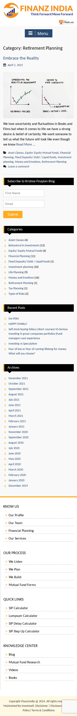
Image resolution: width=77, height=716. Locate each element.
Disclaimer (41, 706)
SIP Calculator (18, 608)
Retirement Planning (54, 162)
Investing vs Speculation (23, 343)
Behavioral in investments (24, 245)
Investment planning (21, 267)
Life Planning (16, 272)
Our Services (17, 538)
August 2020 (16, 443)
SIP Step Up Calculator (24, 631)
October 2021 (17, 383)
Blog (12, 654)
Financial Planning (19, 256)
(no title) (14, 318)
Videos (13, 670)
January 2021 (16, 426)
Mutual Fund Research (24, 662)
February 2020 (17, 475)
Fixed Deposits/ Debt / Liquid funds (35, 157)
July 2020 (14, 448)
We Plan (14, 569)
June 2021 (15, 405)
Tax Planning (16, 288)
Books (13, 678)
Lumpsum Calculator (23, 616)
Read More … (25, 144)
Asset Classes (16, 153)
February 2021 (17, 421)
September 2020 (18, 437)
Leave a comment (18, 166)
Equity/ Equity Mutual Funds (42, 153)
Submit (12, 214)
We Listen (15, 562)
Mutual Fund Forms (22, 585)
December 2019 (18, 486)
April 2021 (15, 410)
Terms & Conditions (43, 710)
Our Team (15, 523)
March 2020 (16, 469)
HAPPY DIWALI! (18, 324)
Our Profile (16, 515)
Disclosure (56, 706)
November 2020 (18, 432)
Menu (42, 33)
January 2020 (16, 480)
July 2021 (14, 400)
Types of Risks (17, 294)
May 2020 (15, 459)
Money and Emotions (27, 162)
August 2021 (16, 394)
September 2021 (18, 389)
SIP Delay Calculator (23, 624)
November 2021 (18, 378)
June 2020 (15, 453)
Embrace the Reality (21, 58)
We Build (15, 577)
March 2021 (16, 416)
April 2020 (15, 464)
